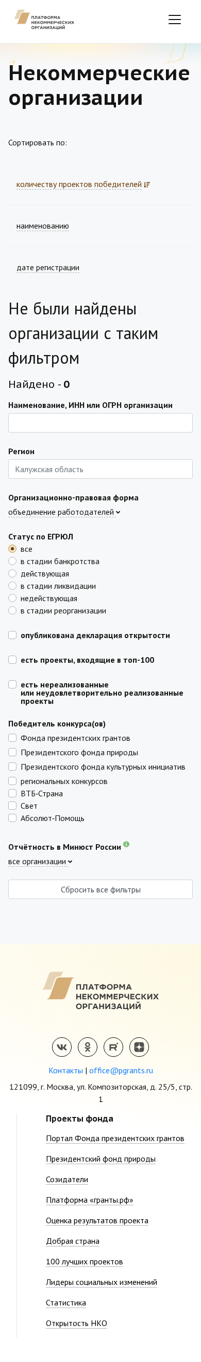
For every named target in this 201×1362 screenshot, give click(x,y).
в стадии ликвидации (58, 585)
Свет (29, 805)
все (26, 548)
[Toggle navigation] (175, 19)
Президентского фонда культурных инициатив (103, 766)
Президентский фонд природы (101, 1158)
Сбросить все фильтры (101, 889)
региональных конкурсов (64, 780)
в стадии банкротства (60, 560)
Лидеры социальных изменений (101, 1282)
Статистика (66, 1302)
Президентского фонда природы (79, 751)
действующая (45, 572)
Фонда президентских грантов (75, 737)
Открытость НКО (76, 1323)
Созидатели (67, 1179)
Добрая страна (72, 1241)
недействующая (49, 597)
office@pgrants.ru (121, 1070)
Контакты (65, 1070)
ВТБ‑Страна (42, 792)
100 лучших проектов (84, 1261)
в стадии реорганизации (63, 609)
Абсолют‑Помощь (53, 817)
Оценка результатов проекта (97, 1220)
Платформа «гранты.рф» (89, 1200)
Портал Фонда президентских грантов (115, 1138)
